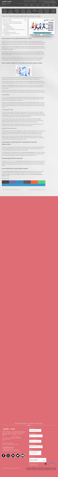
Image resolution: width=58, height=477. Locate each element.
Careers (53, 5)
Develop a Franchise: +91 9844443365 (30, 1)
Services (26, 5)
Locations (34, 468)
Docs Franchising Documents (29, 11)
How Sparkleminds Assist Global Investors (11, 33)
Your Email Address (33, 439)
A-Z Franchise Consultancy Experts (10, 11)
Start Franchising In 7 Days (4, 11)
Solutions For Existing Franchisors (40, 11)
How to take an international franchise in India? (12, 21)
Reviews (43, 5)
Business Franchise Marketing (23, 11)
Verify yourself (32, 457)
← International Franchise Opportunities (10, 189)
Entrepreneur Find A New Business (47, 11)
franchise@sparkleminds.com (8, 447)
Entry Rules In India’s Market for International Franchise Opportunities (13, 30)
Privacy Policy (40, 468)
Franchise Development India (17, 11)
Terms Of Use (47, 468)
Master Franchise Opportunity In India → (36, 189)
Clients (37, 5)
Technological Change (8, 27)
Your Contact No (32, 433)
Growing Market (7, 25)
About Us (32, 5)
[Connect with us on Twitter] (17, 455)
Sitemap (54, 468)
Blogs (48, 5)
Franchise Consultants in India (53, 11)
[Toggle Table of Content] (24, 20)
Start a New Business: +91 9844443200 (50, 2)
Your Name (31, 428)
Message (31, 449)
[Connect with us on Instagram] (8, 455)
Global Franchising (34, 10)
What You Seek (32, 444)
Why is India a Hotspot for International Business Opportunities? (12, 24)
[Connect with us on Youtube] (22, 455)
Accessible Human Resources (10, 28)
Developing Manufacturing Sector (9, 32)
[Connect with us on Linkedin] (13, 455)
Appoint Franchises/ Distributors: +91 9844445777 (47, 1)
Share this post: (7, 34)
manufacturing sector (11, 161)
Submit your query (33, 464)
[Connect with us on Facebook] (3, 455)
